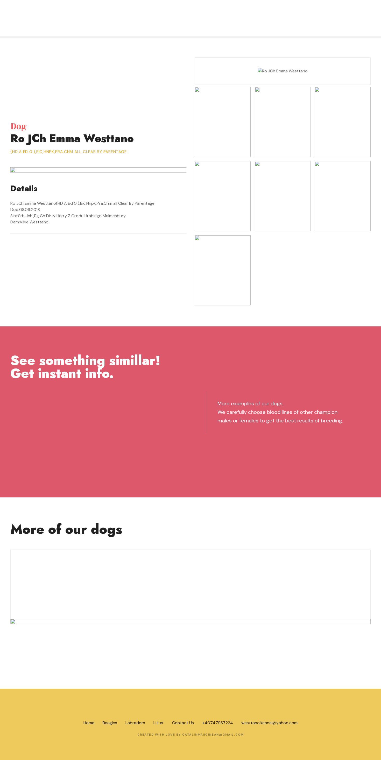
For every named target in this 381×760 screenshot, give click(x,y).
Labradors (135, 722)
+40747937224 (217, 722)
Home (88, 722)
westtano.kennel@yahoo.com (269, 722)
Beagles (110, 722)
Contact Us (183, 722)
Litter (158, 722)
